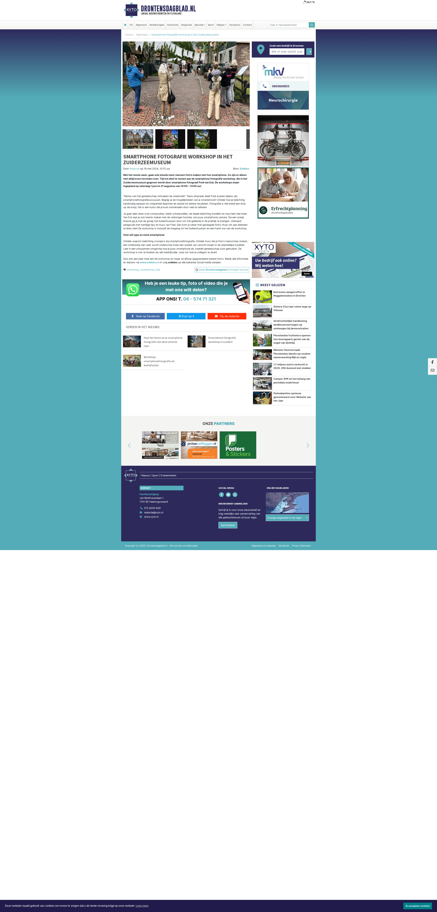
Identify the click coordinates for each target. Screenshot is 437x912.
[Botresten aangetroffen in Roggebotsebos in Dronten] (262, 296)
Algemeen (141, 25)
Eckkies (244, 168)
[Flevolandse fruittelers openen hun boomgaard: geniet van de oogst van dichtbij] (262, 340)
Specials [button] (199, 25)
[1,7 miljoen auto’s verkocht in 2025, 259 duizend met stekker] (262, 369)
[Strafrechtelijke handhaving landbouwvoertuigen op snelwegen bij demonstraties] (262, 325)
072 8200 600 (152, 508)
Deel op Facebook (148, 316)
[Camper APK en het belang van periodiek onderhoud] (262, 383)
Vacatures (234, 25)
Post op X (188, 316)
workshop (133, 269)
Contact (247, 25)
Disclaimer (284, 545)
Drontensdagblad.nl (168, 8)
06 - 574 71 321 (199, 298)
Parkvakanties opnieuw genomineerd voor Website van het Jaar (292, 397)
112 (131, 25)
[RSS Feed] (235, 494)
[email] (432, 371)
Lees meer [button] (142, 905)
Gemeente (173, 25)
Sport (211, 25)
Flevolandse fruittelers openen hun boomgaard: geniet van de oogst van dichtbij (292, 339)
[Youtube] (228, 494)
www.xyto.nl (151, 516)
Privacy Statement (301, 545)
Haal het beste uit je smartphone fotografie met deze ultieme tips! (163, 342)
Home (128, 34)
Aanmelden (228, 525)
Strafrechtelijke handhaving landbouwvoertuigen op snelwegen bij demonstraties (290, 324)
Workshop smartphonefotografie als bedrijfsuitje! (159, 361)
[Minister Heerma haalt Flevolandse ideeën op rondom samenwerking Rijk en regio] (262, 354)
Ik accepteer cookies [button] (418, 905)
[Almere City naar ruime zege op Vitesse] (262, 311)
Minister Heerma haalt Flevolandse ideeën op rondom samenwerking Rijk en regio (291, 353)
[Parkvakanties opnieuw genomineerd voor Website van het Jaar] (262, 397)
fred (158, 269)
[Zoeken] (312, 24)
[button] (124, 139)
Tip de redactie (229, 316)
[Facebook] (221, 494)
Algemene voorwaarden (264, 545)
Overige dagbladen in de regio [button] (284, 517)
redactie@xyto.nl (153, 512)
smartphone (147, 269)
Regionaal (186, 25)
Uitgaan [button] (221, 25)
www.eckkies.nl (149, 262)
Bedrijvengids (157, 25)
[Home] (125, 24)
